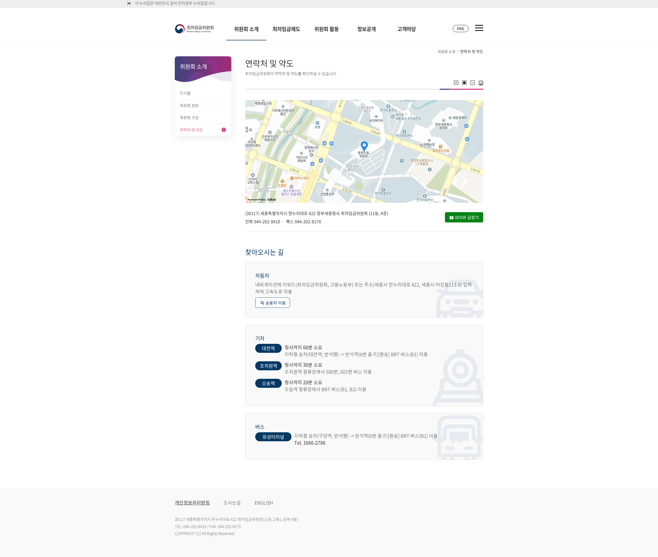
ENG (460, 28)
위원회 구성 (189, 117)
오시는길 (232, 502)
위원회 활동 (326, 29)
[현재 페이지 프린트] (481, 82)
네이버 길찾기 (467, 217)
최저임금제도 (286, 29)
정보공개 (366, 29)
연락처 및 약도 (191, 130)
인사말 (185, 93)
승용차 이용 (276, 303)
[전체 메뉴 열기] (479, 28)
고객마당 (406, 29)
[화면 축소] (472, 82)
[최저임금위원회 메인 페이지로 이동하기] (194, 29)
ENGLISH (263, 502)
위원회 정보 (189, 105)
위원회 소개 (246, 29)
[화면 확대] (456, 82)
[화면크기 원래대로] (464, 82)
